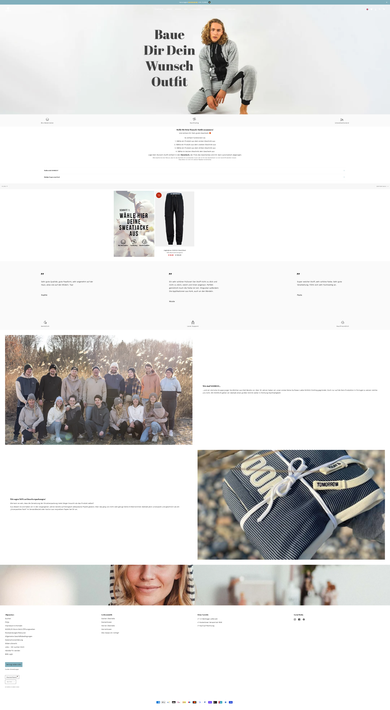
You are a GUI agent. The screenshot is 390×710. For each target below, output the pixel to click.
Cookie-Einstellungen (12, 669)
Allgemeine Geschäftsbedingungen (18, 636)
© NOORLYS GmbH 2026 (12, 687)
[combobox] (367, 9)
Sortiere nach (382, 186)
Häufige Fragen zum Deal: (52, 177)
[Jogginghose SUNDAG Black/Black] (192, 194)
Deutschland (11, 677)
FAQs (7, 622)
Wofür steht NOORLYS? (51, 170)
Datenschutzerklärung (14, 640)
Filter (4, 186)
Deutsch (10, 681)
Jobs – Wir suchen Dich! (14, 647)
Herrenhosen (106, 629)
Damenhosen (106, 622)
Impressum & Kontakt (13, 626)
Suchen (8, 619)
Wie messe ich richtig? (110, 633)
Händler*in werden (12, 651)
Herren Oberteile (108, 626)
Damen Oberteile (108, 619)
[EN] (367, 9)
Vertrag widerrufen (13, 664)
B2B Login (9, 654)
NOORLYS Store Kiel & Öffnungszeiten (20, 629)
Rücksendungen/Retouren (15, 633)
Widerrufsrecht (11, 643)
